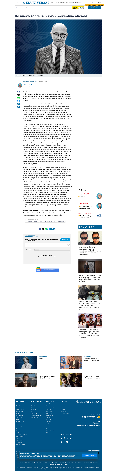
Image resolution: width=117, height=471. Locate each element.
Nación (18, 404)
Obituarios (49, 411)
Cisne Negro (34, 417)
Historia (79, 462)
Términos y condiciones (55, 464)
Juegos (48, 425)
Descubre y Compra (51, 404)
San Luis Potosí (65, 413)
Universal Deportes (21, 434)
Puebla (63, 407)
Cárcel (82, 196)
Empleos (48, 409)
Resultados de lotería (50, 431)
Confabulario (19, 440)
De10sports (49, 419)
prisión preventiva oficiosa (47, 221)
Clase (32, 404)
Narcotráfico (19, 427)
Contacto (65, 464)
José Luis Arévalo (84, 213)
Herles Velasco (83, 203)
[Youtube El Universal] (70, 438)
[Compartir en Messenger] (18, 101)
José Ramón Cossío (31, 221)
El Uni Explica (20, 413)
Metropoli (18, 423)
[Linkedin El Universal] (67, 442)
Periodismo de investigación (20, 410)
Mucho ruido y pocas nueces (84, 217)
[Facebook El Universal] (64, 438)
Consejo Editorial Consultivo (33, 462)
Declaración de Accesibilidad (90, 462)
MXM (52, 2)
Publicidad (61, 462)
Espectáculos (20, 436)
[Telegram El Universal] (61, 438)
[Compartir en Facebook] (18, 92)
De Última (34, 409)
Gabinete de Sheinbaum (19, 416)
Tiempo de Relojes (36, 415)
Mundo (18, 419)
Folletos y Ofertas (51, 405)
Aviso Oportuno (50, 407)
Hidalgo (63, 409)
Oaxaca (63, 405)
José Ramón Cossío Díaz (30, 81)
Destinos (33, 411)
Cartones (18, 430)
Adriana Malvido (84, 194)
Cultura (18, 438)
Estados (18, 425)
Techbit (18, 448)
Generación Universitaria (49, 414)
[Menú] (17, 2)
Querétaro (63, 411)
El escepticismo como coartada (85, 207)
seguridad (61, 221)
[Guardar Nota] (18, 107)
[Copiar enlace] (18, 104)
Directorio (21, 462)
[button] (94, 7)
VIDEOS (57, 2)
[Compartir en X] (18, 95)
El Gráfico (48, 417)
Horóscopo (49, 428)
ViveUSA (48, 423)
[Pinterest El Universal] (64, 442)
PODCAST (62, 2)
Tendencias (19, 442)
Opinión (82, 190)
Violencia (54, 462)
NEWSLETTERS (70, 2)
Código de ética (46, 462)
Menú (17, 450)
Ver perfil (27, 86)
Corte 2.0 (18, 405)
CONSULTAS (78, 2)
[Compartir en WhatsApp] (18, 98)
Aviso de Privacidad (70, 462)
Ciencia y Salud (20, 444)
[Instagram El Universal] (61, 442)
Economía (19, 432)
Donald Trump (20, 421)
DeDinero (48, 421)
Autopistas (34, 413)
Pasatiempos (49, 427)
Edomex (63, 404)
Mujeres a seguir (20, 407)
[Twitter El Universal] (67, 438)
